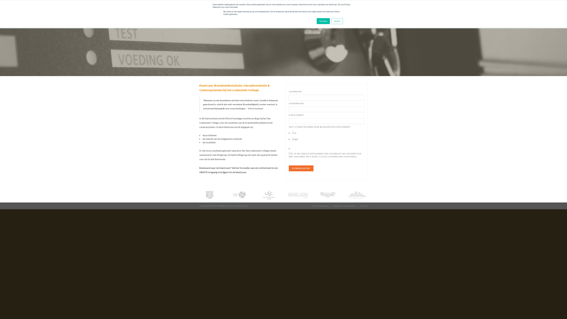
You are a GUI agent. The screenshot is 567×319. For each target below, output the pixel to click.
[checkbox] (327, 136)
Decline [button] (337, 21)
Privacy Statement (320, 206)
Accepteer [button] (323, 21)
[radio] (327, 133)
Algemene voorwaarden (344, 206)
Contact (364, 206)
